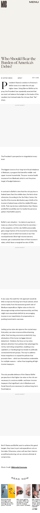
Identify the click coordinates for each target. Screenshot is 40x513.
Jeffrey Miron (7, 78)
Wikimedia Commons (19, 467)
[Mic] (4, 4)
